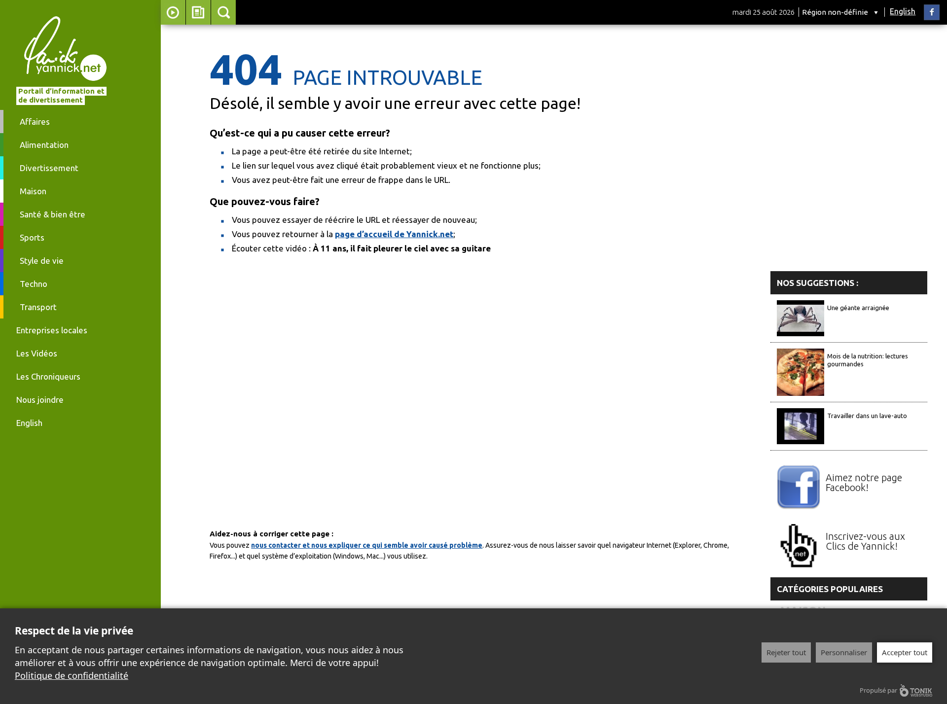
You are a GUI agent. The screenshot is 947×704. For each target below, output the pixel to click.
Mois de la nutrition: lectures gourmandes (867, 359)
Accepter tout (904, 652)
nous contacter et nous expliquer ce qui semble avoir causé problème (366, 545)
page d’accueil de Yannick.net (394, 234)
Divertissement (49, 168)
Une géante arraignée (858, 307)
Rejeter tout (786, 652)
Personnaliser (844, 652)
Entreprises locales (51, 330)
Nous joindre (40, 399)
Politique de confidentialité (71, 675)
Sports (32, 237)
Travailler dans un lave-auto (867, 415)
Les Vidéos (36, 353)
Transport (38, 307)
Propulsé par (878, 690)
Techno (33, 283)
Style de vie (42, 260)
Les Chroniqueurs (48, 376)
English (902, 11)
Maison (33, 191)
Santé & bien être (52, 214)
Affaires (35, 121)
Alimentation (44, 144)
